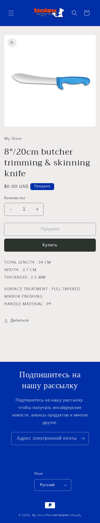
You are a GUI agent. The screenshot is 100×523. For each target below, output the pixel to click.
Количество (14, 198)
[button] (11, 13)
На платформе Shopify (63, 515)
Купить (50, 245)
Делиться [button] (20, 320)
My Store (39, 515)
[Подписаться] (82, 438)
